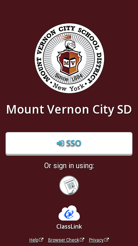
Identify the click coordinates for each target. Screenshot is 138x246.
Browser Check (63, 240)
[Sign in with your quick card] (69, 185)
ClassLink (69, 226)
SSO (72, 142)
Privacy (96, 240)
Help (33, 240)
